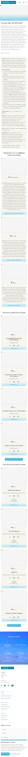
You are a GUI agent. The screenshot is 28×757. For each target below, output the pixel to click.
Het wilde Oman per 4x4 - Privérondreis (14, 411)
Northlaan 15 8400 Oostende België (4, 675)
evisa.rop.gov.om (12, 84)
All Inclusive (3, 713)
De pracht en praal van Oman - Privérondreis (14, 375)
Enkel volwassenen (4, 715)
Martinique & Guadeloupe (5, 706)
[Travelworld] (8, 2)
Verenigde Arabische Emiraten (6, 695)
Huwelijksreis (3, 717)
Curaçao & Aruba (4, 704)
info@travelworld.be (5, 682)
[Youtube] (12, 686)
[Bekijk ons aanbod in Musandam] (14, 225)
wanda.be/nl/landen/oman (15, 108)
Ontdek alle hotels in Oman (14, 625)
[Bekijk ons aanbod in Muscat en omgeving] (14, 166)
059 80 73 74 (20, 2)
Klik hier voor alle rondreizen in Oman (14, 459)
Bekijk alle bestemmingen (5, 698)
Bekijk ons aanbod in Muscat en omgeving (14, 213)
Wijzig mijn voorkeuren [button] (15, 754)
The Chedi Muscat (14, 531)
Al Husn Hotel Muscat (14, 490)
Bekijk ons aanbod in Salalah (14, 305)
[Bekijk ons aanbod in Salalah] (14, 271)
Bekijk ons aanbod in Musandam (14, 260)
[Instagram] (8, 686)
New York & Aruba (4, 702)
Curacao (2, 693)
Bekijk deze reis (14, 348)
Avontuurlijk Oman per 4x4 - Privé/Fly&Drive (14, 339)
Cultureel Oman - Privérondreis (14, 445)
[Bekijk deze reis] (14, 323)
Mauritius (2, 691)
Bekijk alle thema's (4, 719)
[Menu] (26, 2)
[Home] (7, 668)
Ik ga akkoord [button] (5, 754)
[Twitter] (5, 686)
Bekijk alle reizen (4, 708)
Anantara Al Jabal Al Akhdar (14, 613)
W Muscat (14, 572)
